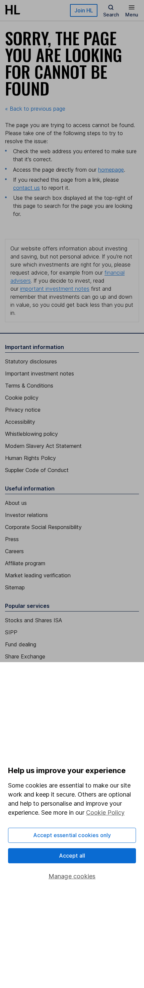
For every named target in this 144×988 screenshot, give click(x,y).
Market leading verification (38, 575)
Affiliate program (25, 563)
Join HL (83, 10)
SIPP (11, 632)
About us (16, 503)
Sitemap (15, 587)
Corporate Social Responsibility (43, 527)
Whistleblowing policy (31, 433)
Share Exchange (25, 656)
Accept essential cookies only (72, 835)
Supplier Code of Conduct (37, 470)
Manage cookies (72, 876)
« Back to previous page (35, 108)
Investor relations (26, 515)
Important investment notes (39, 373)
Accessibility (20, 421)
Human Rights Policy (30, 458)
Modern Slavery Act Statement (43, 446)
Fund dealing (20, 644)
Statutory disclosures (31, 361)
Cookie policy (22, 397)
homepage (111, 169)
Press (12, 539)
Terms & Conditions (29, 385)
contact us (26, 187)
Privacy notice (23, 409)
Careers (14, 551)
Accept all (72, 855)
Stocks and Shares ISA (33, 620)
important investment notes (54, 288)
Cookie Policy (105, 812)
